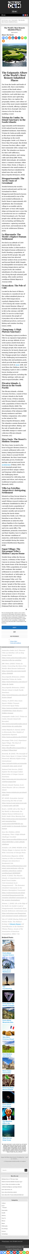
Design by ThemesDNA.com (14, 1249)
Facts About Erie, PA (7, 1189)
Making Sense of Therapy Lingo (10, 1179)
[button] (26, 610)
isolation (24, 1147)
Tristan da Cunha (22, 1151)
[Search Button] (27, 15)
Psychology (5, 1228)
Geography (15, 32)
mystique (19, 1148)
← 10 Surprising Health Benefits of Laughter (14, 1161)
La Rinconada (14, 1148)
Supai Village (12, 1151)
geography (12, 1146)
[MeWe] (19, 37)
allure (14, 1144)
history (19, 1147)
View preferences (14, 636)
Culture (4, 1203)
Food (3, 1205)
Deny (14, 632)
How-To (4, 1218)
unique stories (10, 1152)
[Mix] (22, 37)
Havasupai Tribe (6, 1147)
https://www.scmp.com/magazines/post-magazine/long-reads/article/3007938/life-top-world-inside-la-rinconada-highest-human (14, 823)
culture (14, 1145)
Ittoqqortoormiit (7, 1148)
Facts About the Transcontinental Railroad (12, 1194)
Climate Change (15, 924)
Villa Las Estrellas (18, 1152)
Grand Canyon (18, 1146)
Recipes (4, 1207)
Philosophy (5, 1226)
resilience (8, 1150)
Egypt (20, 1145)
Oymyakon (24, 1148)
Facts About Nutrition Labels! (9, 1192)
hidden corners (13, 1147)
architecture (6, 465)
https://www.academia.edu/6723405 (14, 737)
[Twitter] (6, 37)
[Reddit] (9, 37)
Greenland (23, 1146)
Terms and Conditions (15, 643)
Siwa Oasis (16, 1150)
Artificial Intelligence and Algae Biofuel (12, 1187)
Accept (14, 627)
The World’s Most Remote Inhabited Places (14, 29)
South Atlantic (22, 1150)
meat (17, 365)
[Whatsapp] (25, 37)
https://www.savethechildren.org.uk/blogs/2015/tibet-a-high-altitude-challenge (14, 842)
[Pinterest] (16, 37)
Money (3, 1220)
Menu (15, 11)
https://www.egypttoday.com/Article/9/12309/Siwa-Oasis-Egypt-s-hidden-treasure (14, 710)
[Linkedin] (12, 37)
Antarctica (18, 1144)
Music (3, 1223)
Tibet (16, 1151)
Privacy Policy (13, 641)
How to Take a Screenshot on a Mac (11, 1184)
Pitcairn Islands (14, 1149)
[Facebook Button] (23, 15)
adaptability (9, 1144)
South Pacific (6, 1151)
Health (3, 1212)
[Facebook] (3, 37)
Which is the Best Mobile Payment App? (12, 1181)
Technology (5, 1234)
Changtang (9, 1145)
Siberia (12, 1150)
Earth (17, 1145)
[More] (3, 41)
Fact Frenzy (6, 1241)
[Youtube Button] (25, 15)
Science (4, 1231)
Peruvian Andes (6, 1149)
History (4, 1215)
